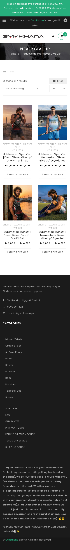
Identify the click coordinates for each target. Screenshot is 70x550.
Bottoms (10, 371)
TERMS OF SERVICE (16, 440)
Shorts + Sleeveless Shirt (17, 224)
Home (12, 53)
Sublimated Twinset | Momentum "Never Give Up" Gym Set (52, 235)
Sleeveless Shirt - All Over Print (17, 145)
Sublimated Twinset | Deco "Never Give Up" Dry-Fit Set (17, 235)
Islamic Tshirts (13, 339)
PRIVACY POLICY (14, 427)
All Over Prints (13, 352)
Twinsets (18, 228)
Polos (8, 358)
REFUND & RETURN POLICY (20, 434)
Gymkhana (37, 20)
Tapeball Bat (13, 390)
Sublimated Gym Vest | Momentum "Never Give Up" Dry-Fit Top (52, 157)
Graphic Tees (13, 345)
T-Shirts (18, 150)
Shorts (9, 365)
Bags (8, 378)
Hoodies (10, 384)
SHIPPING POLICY (15, 447)
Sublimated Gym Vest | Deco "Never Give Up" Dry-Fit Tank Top (17, 157)
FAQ (7, 415)
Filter (60, 81)
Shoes (9, 397)
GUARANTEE (12, 421)
